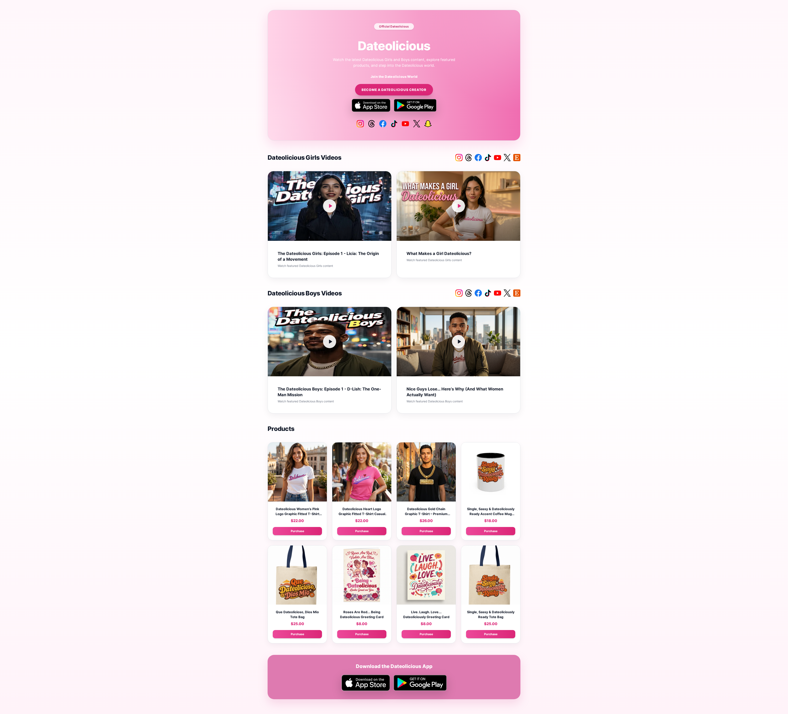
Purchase (297, 531)
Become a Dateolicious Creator (394, 90)
